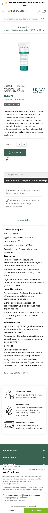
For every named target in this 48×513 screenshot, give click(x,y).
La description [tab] (24, 220)
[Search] (42, 19)
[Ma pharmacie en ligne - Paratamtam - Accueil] (17, 12)
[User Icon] (38, 11)
